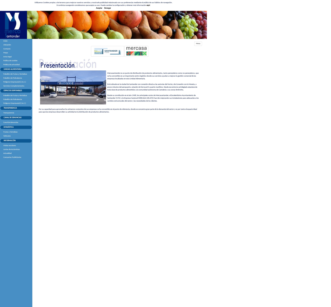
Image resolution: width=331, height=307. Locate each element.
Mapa (5, 53)
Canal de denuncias (10, 122)
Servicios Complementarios (13, 86)
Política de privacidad (11, 65)
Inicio (5, 41)
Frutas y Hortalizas (10, 132)
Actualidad (7, 153)
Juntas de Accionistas (11, 149)
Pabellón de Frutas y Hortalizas (15, 74)
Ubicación (7, 45)
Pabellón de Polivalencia (12, 78)
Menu (198, 44)
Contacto (6, 49)
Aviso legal (7, 57)
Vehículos (7, 136)
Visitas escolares (9, 146)
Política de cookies (10, 61)
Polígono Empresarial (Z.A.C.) (14, 82)
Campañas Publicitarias (12, 157)
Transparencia (8, 113)
